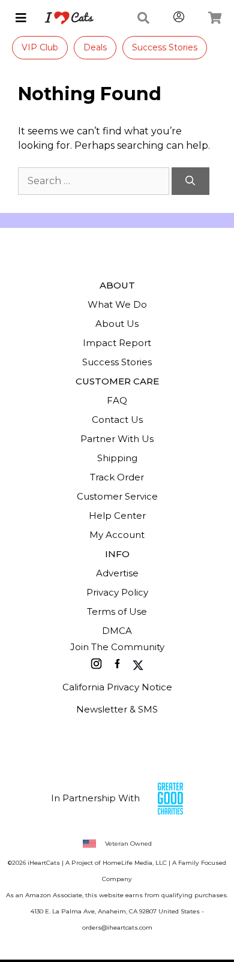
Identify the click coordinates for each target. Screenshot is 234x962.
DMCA (117, 630)
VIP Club (40, 47)
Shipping (117, 458)
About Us (117, 323)
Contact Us (117, 419)
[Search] (190, 181)
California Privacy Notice (117, 687)
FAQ (117, 400)
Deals (95, 47)
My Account (117, 534)
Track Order (117, 477)
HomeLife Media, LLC (135, 863)
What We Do (117, 304)
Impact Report (117, 342)
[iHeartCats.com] (64, 18)
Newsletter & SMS (117, 709)
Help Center (117, 515)
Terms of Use (117, 611)
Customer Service (117, 496)
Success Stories (164, 47)
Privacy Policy (117, 592)
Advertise (117, 573)
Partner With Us (117, 438)
